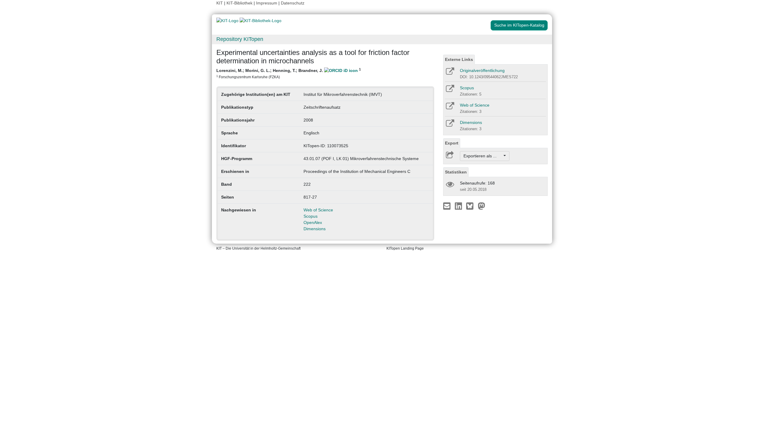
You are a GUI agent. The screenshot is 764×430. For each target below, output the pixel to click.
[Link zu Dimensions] (449, 125)
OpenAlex (313, 222)
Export (451, 143)
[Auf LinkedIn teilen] (459, 205)
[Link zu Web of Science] (449, 107)
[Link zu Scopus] (449, 90)
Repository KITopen (239, 39)
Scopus (311, 216)
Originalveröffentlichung (482, 70)
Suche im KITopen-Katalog (519, 25)
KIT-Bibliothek (240, 3)
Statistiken (456, 172)
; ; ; (288, 73)
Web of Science (318, 210)
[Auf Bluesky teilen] (471, 205)
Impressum (266, 3)
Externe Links (459, 59)
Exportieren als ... (483, 155)
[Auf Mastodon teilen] (481, 205)
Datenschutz (292, 3)
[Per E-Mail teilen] (447, 205)
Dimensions (315, 228)
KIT (219, 3)
